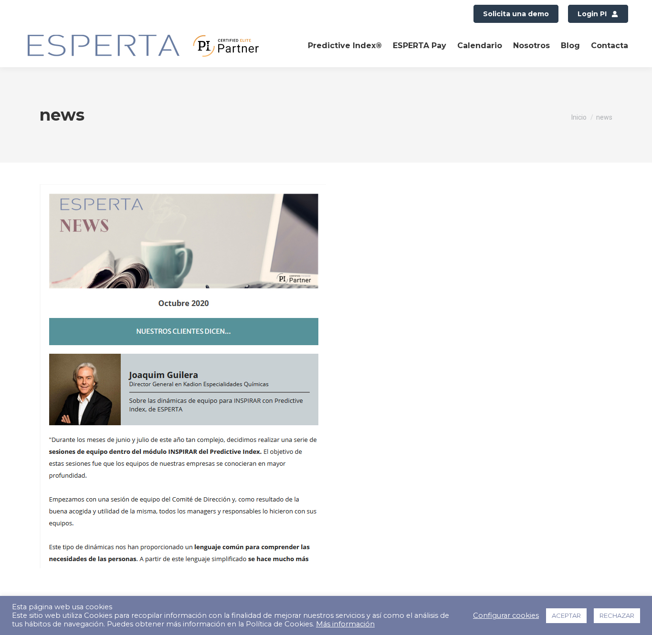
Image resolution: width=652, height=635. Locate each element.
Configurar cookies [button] (506, 615)
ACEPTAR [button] (566, 615)
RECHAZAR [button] (616, 615)
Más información (345, 624)
